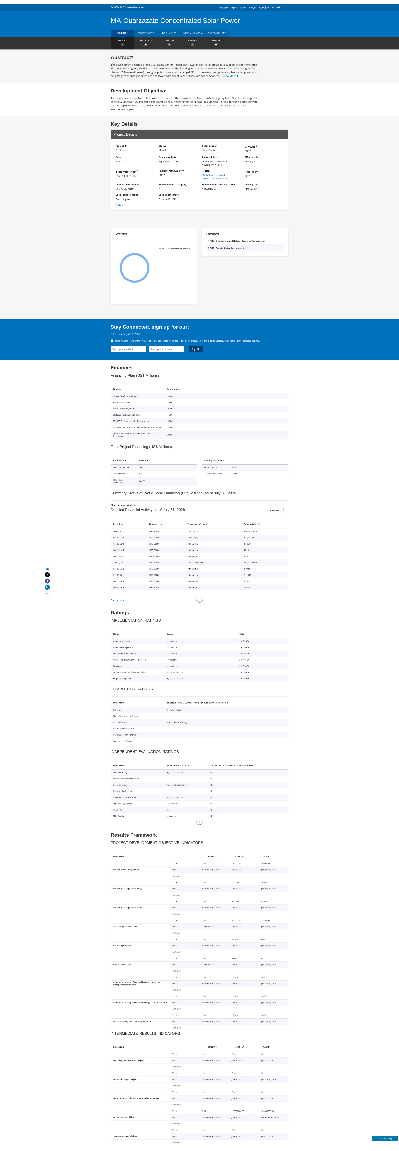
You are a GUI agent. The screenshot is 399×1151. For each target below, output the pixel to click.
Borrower (251, 146)
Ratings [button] (192, 40)
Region (206, 170)
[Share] (47, 581)
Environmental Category (172, 184)
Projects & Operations (134, 7)
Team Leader (209, 145)
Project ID (121, 145)
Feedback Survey (384, 1138)
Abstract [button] (122, 40)
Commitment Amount (128, 184)
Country (120, 157)
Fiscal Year (252, 171)
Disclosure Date (168, 157)
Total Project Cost (127, 171)
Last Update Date (169, 194)
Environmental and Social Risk (219, 184)
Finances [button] (169, 40)
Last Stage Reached (127, 194)
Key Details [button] (146, 40)
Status (162, 145)
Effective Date (253, 157)
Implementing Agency (171, 170)
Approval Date (210, 157)
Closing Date (252, 184)
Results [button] (216, 40)
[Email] (47, 568)
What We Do (116, 7)
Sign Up (196, 349)
